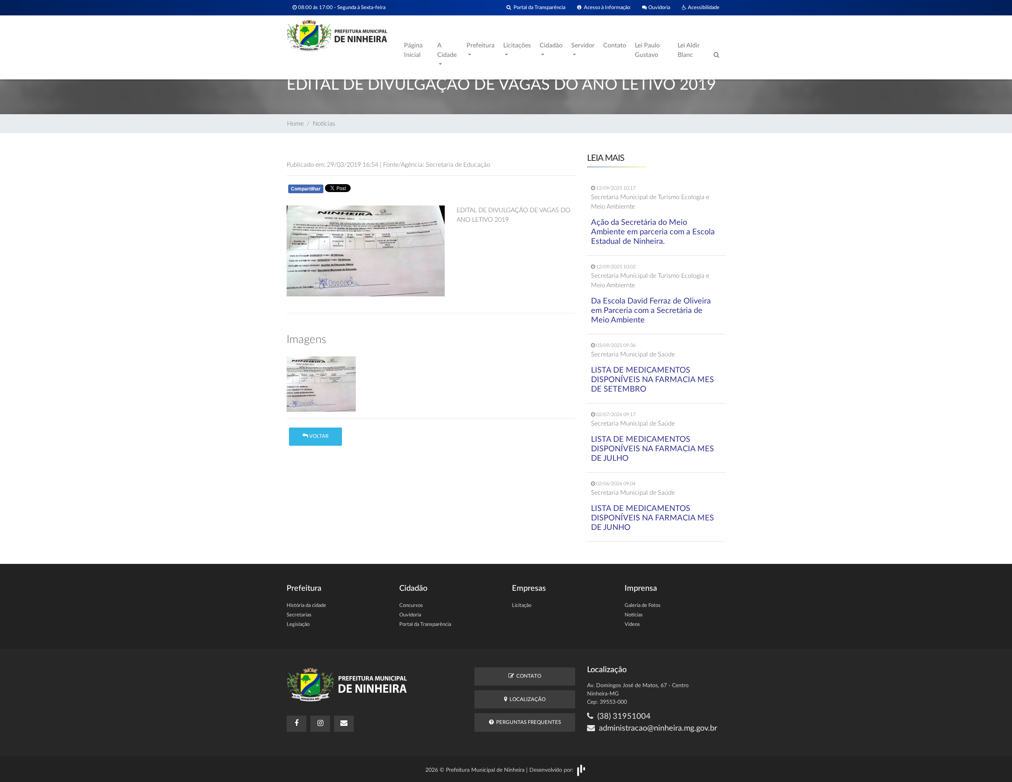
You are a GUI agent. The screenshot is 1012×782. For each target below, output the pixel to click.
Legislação (298, 624)
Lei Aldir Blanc (689, 50)
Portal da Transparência (538, 7)
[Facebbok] (296, 724)
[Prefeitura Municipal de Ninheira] (337, 35)
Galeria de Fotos (643, 605)
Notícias (324, 124)
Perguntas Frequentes (527, 722)
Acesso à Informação (606, 7)
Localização (526, 699)
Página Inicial (413, 50)
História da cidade (306, 605)
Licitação (521, 605)
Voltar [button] (318, 436)
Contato (614, 45)
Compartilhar (306, 189)
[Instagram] (320, 724)
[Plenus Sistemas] (581, 770)
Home (295, 124)
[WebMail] (344, 724)
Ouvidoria (658, 7)
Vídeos (632, 624)
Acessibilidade (703, 7)
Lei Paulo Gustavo (647, 50)
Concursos (411, 605)
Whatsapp (380, 190)
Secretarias (299, 615)
